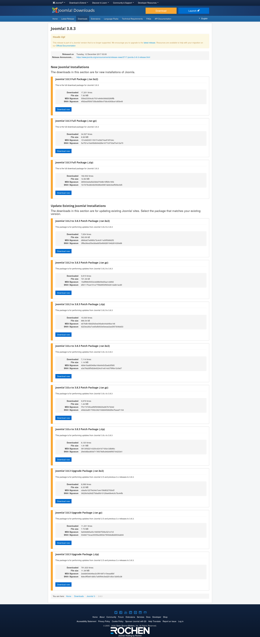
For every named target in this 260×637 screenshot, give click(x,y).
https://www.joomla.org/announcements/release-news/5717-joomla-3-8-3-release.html (113, 57)
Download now (63, 109)
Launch (192, 10)
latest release (149, 42)
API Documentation (163, 18)
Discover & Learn (100, 2)
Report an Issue (169, 621)
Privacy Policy (104, 621)
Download (161, 10)
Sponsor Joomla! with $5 (135, 621)
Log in (180, 621)
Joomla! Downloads (76, 10)
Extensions (95, 18)
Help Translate (154, 621)
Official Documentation (66, 45)
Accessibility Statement (86, 621)
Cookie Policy (117, 621)
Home (55, 18)
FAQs (148, 18)
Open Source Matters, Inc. (127, 625)
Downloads (82, 18)
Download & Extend (78, 2)
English (204, 18)
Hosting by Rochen (130, 635)
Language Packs (111, 18)
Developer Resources (147, 2)
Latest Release (67, 18)
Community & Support (122, 2)
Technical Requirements (132, 18)
